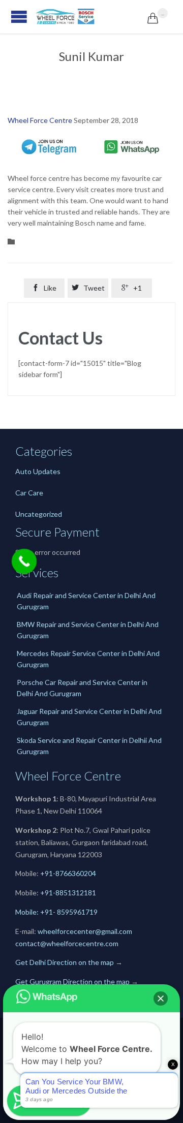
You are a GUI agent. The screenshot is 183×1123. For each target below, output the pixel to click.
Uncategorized (38, 514)
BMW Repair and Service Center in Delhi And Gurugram (88, 630)
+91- (47, 892)
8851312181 (75, 892)
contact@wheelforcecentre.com (66, 943)
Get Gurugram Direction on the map (72, 981)
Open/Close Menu (10, 16)
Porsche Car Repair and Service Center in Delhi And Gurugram (82, 688)
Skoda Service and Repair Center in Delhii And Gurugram (89, 746)
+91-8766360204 (68, 873)
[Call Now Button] (24, 561)
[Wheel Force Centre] (91, 17)
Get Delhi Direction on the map (64, 962)
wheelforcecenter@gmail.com (85, 931)
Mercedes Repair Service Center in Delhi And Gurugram (88, 659)
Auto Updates (37, 471)
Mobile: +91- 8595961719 (56, 912)
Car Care (29, 492)
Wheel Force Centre (40, 120)
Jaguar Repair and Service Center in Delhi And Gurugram (89, 717)
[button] (161, 998)
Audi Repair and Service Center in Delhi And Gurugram (86, 601)
